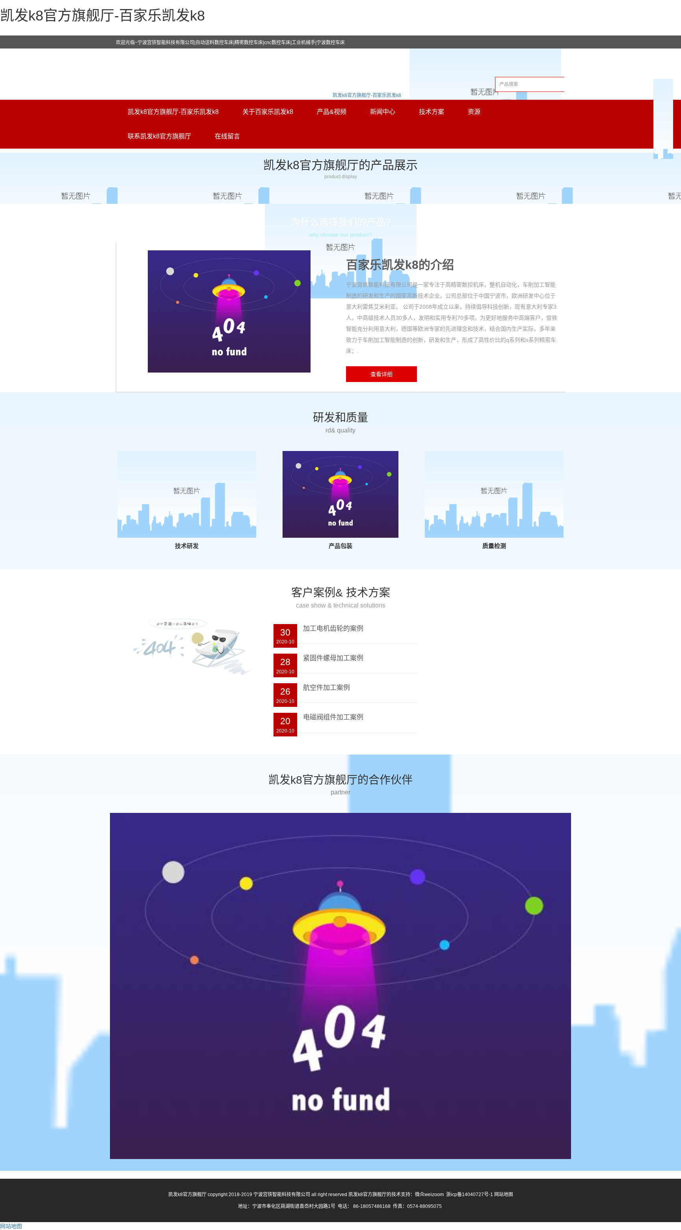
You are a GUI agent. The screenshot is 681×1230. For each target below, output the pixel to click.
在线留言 (227, 136)
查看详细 (381, 374)
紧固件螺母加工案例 (333, 658)
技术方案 (431, 111)
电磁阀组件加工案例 (333, 717)
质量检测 (494, 545)
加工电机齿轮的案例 (333, 628)
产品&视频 (331, 111)
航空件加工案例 (326, 687)
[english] (485, 95)
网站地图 (503, 1194)
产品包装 (340, 545)
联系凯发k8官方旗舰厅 (159, 136)
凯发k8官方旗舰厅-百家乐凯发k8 (367, 95)
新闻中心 (382, 111)
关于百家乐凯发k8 (267, 111)
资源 (474, 111)
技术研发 (187, 545)
